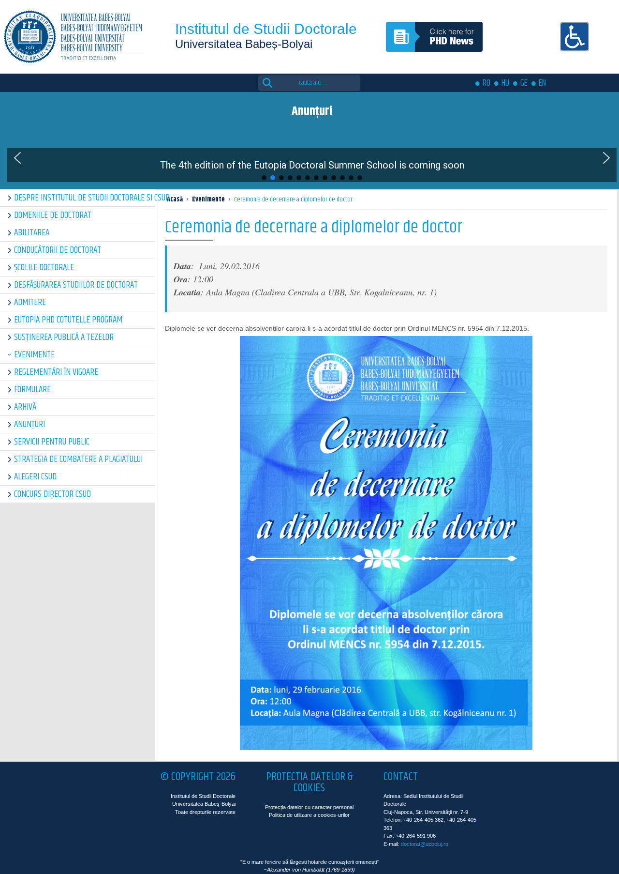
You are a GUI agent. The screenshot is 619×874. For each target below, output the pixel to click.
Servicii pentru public (51, 442)
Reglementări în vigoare (56, 372)
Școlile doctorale (44, 268)
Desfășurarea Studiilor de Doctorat (76, 285)
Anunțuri (29, 424)
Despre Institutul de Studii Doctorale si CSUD (84, 198)
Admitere (30, 302)
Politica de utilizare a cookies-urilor (309, 815)
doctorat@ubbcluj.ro (424, 844)
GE (524, 83)
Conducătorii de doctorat (57, 250)
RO (486, 83)
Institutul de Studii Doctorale (266, 29)
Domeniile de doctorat (52, 215)
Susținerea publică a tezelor (64, 337)
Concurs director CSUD (52, 494)
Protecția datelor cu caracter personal (309, 807)
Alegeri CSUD (35, 477)
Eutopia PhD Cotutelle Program (68, 320)
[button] (17, 158)
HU (505, 83)
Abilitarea (31, 233)
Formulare (32, 390)
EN (542, 83)
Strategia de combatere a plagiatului (78, 459)
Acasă (175, 199)
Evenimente (34, 355)
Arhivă (25, 407)
